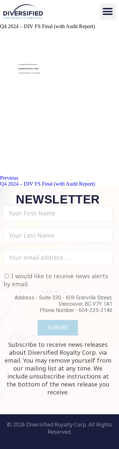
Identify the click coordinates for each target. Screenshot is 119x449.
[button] (107, 11)
